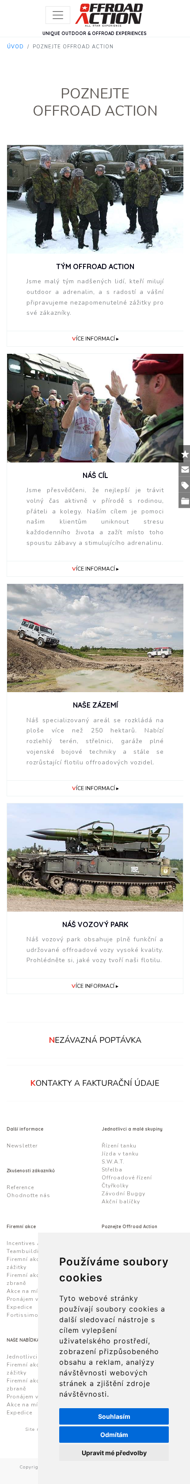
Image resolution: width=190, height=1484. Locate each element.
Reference (20, 1187)
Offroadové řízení (127, 1177)
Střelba (112, 1169)
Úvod (15, 46)
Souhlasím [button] (114, 1416)
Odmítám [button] (114, 1434)
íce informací (93, 338)
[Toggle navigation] (58, 15)
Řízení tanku (119, 1145)
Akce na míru (25, 1291)
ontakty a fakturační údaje (95, 1083)
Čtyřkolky (115, 1185)
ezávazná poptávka (95, 1040)
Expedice (19, 1307)
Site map (36, 1429)
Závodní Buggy (123, 1193)
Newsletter (22, 1145)
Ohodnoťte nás (28, 1195)
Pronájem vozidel (32, 1299)
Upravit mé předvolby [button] (114, 1453)
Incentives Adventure (36, 1243)
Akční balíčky (121, 1201)
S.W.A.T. (113, 1161)
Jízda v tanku (120, 1153)
